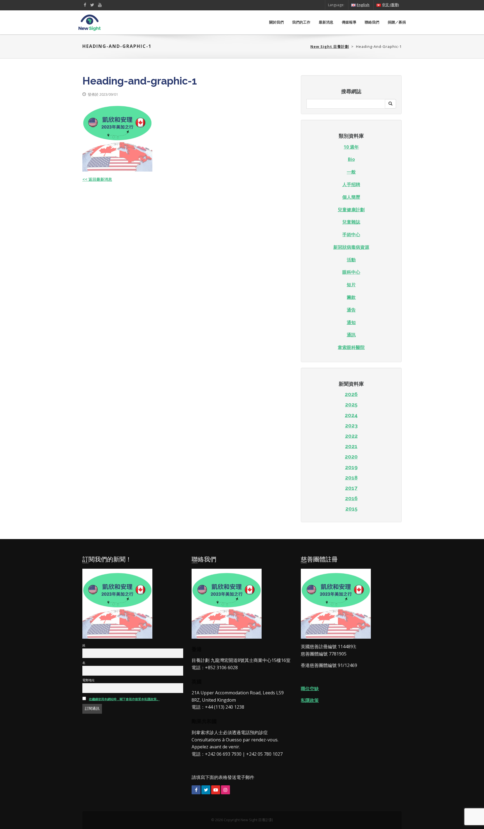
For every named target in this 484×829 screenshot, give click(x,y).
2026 (351, 394)
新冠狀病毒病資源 (351, 247)
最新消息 (326, 22)
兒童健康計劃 (351, 210)
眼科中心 (351, 272)
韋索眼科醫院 (351, 347)
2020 (351, 456)
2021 (351, 446)
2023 (351, 425)
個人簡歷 (351, 197)
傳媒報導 (349, 22)
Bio (351, 159)
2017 (351, 488)
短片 (351, 285)
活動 (351, 260)
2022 (351, 436)
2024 (351, 415)
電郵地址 (88, 680)
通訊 (351, 335)
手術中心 (351, 234)
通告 (351, 310)
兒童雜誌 (351, 222)
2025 (351, 404)
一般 (351, 172)
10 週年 (351, 147)
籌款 (351, 297)
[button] (390, 104)
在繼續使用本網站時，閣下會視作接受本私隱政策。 (124, 699)
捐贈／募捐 (397, 22)
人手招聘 (351, 184)
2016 (351, 498)
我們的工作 (301, 22)
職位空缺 (310, 688)
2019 (351, 467)
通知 (351, 322)
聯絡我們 (372, 22)
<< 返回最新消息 (97, 179)
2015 (351, 508)
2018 (351, 477)
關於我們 (276, 22)
